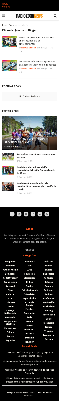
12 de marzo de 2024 (25, 161)
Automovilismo (10, 270)
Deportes (10, 340)
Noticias (48, 282)
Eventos (29, 309)
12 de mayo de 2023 (25, 177)
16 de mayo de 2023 (46, 69)
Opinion (49, 286)
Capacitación (10, 282)
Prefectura (48, 298)
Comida (10, 306)
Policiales (49, 290)
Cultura (10, 332)
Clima (10, 290)
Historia (29, 333)
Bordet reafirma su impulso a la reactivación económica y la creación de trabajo (36, 186)
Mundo (48, 265)
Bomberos (10, 274)
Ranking (49, 310)
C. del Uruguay (10, 278)
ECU (29, 265)
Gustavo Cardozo (28, 48)
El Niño (29, 282)
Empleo (29, 286)
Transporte (48, 335)
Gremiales (29, 329)
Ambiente (10, 265)
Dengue (10, 336)
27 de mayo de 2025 (13, 146)
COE (10, 298)
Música (48, 270)
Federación (29, 313)
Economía (29, 261)
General (29, 321)
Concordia (10, 317)
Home (4, 25)
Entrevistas (29, 294)
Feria (29, 317)
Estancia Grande (29, 303)
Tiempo (48, 327)
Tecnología (48, 323)
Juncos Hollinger (21, 25)
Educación (29, 274)
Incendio (29, 338)
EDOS (29, 270)
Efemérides (29, 278)
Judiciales (49, 261)
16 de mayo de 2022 (25, 193)
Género (29, 325)
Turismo (49, 339)
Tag (10, 25)
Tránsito (48, 331)
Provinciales (49, 306)
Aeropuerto (10, 261)
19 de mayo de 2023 (46, 48)
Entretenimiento (29, 290)
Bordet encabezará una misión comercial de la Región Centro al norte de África (36, 170)
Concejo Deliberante (10, 312)
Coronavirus (10, 328)
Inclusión (29, 342)
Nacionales (48, 274)
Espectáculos (29, 298)
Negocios (48, 278)
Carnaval (10, 286)
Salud (49, 319)
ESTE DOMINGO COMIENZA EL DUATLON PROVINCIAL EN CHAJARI (25, 141)
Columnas (10, 302)
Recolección (49, 315)
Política (48, 294)
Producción (48, 302)
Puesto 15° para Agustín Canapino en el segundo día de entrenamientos (36, 40)
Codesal (10, 294)
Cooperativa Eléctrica (10, 322)
